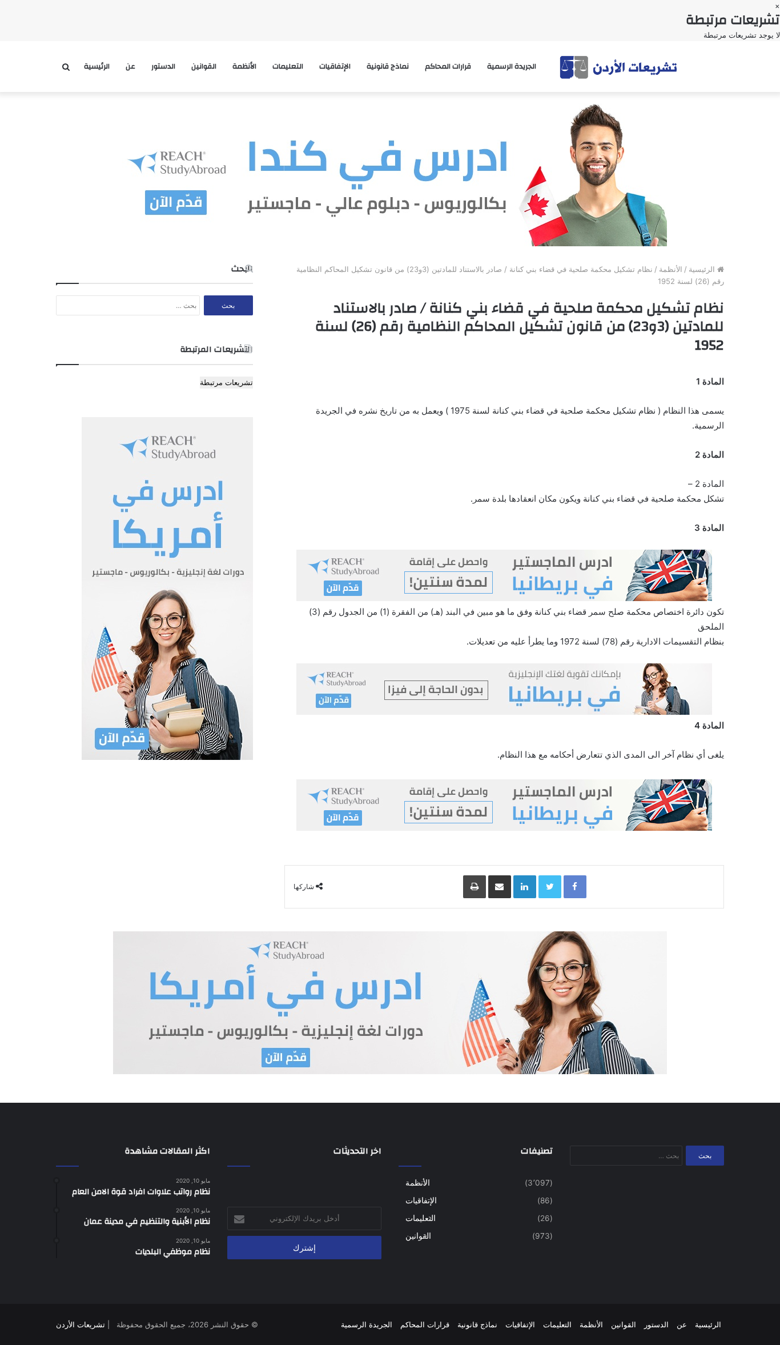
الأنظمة (244, 66)
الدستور (163, 66)
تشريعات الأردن (80, 1324)
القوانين (203, 66)
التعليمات (287, 66)
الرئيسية (97, 66)
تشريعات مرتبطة (226, 382)
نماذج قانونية (388, 66)
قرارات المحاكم (448, 66)
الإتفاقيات (335, 66)
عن (130, 66)
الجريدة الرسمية (511, 66)
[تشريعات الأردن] (619, 67)
